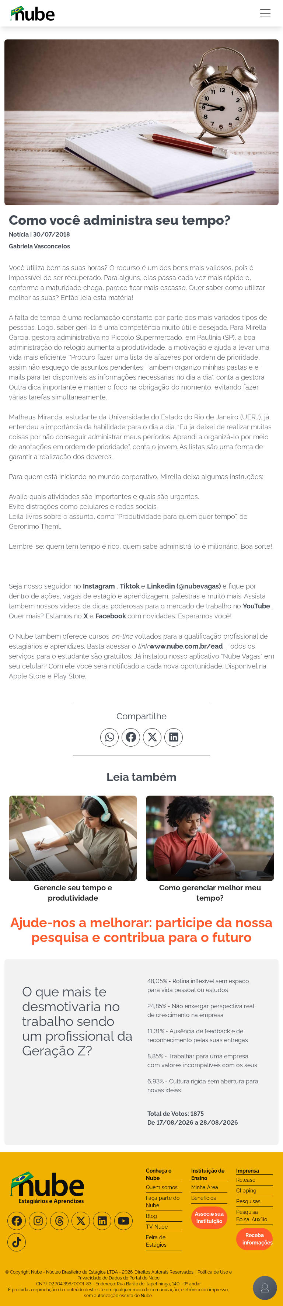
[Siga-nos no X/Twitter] (80, 1221)
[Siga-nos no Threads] (59, 1221)
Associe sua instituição (209, 1217)
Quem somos (162, 1187)
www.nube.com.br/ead (186, 646)
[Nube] (32, 13)
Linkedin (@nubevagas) (185, 586)
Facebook (111, 616)
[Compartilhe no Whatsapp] (109, 737)
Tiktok (130, 586)
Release (245, 1180)
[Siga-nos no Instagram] (38, 1221)
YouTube (257, 606)
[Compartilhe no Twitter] (152, 737)
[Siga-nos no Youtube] (123, 1221)
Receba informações (257, 1239)
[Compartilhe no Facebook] (131, 737)
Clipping (246, 1191)
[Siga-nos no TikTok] (16, 1242)
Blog (151, 1216)
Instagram (99, 586)
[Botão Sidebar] (265, 13)
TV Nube (157, 1227)
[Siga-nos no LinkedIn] (102, 1221)
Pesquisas (248, 1201)
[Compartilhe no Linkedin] (173, 737)
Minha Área (204, 1187)
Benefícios (203, 1198)
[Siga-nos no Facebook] (16, 1221)
